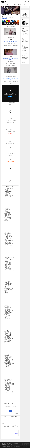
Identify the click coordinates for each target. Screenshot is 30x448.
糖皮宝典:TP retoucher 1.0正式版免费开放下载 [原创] (25, 38)
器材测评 (11, 4)
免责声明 (5, 444)
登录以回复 (16, 433)
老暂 (6, 18)
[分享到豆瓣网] (16, 413)
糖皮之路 (7, 17)
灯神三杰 (6, 4)
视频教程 (19, 4)
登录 (25, 1)
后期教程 (15, 4)
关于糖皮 (8, 444)
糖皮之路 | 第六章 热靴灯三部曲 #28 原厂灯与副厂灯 (11, 41)
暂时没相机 (25, 13)
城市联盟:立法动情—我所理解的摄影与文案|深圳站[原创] (25, 45)
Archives (13, 444)
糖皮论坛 (11, 444)
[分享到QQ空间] (15, 413)
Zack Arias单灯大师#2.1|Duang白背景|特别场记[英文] (25, 54)
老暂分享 (10, 17)
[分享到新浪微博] (14, 413)
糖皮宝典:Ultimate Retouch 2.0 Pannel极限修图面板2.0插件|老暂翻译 (25, 41)
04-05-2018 (7, 433)
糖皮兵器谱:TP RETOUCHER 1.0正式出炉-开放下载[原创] (25, 31)
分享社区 (24, 4)
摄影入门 (3, 18)
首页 (2, 4)
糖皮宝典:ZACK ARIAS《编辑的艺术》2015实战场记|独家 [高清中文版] (25, 34)
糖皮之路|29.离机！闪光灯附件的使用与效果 (11, 416)
